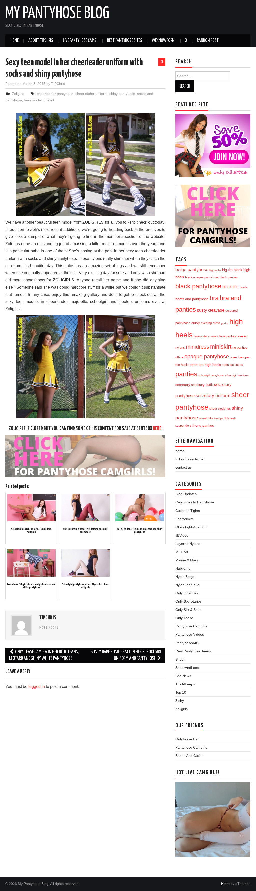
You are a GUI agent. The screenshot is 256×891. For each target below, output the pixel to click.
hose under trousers (206, 336)
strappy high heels (225, 418)
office (180, 357)
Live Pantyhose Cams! (80, 40)
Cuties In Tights (188, 510)
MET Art (182, 552)
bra (214, 297)
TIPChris (58, 84)
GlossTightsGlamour (192, 527)
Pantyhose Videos (190, 634)
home (180, 451)
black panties (229, 277)
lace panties (228, 336)
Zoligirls (18, 94)
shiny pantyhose (122, 94)
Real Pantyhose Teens (193, 651)
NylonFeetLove (188, 585)
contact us (184, 467)
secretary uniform (213, 395)
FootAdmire (185, 519)
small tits (206, 418)
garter (224, 323)
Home (14, 40)
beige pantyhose (192, 269)
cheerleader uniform (92, 94)
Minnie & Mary (187, 560)
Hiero (225, 884)
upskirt (49, 100)
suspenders (184, 425)
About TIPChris (40, 40)
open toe (236, 357)
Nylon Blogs (185, 577)
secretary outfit (202, 385)
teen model (33, 100)
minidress (197, 347)
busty (202, 310)
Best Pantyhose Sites (124, 40)
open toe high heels (205, 365)
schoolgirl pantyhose (211, 375)
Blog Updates (186, 494)
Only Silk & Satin (189, 610)
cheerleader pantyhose (55, 94)
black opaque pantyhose (202, 277)
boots (244, 287)
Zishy (180, 701)
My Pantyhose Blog (57, 14)
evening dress (210, 323)
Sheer (180, 659)
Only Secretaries (189, 601)
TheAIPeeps (185, 684)
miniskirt (221, 346)
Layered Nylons (188, 544)
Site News (183, 676)
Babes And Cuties (190, 756)
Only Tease (184, 618)
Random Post (208, 40)
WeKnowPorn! (164, 40)
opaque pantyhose (206, 357)
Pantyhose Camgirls (191, 626)
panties (187, 374)
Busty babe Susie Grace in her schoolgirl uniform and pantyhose (126, 655)
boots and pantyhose (192, 299)
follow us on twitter (190, 459)
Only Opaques (187, 593)
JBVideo (182, 535)
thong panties (203, 425)
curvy (196, 323)
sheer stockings (220, 408)
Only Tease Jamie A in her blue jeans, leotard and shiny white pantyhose (44, 655)
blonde (230, 286)
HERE (157, 428)
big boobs (215, 270)
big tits (227, 270)
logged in (36, 686)
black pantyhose (199, 286)
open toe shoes (232, 365)
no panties (240, 347)
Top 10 (181, 692)
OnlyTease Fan (188, 739)
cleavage (216, 310)
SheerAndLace (187, 668)
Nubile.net (184, 568)
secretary (183, 385)
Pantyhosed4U (187, 643)
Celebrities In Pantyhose (195, 502)
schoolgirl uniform (236, 375)
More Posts (49, 627)
